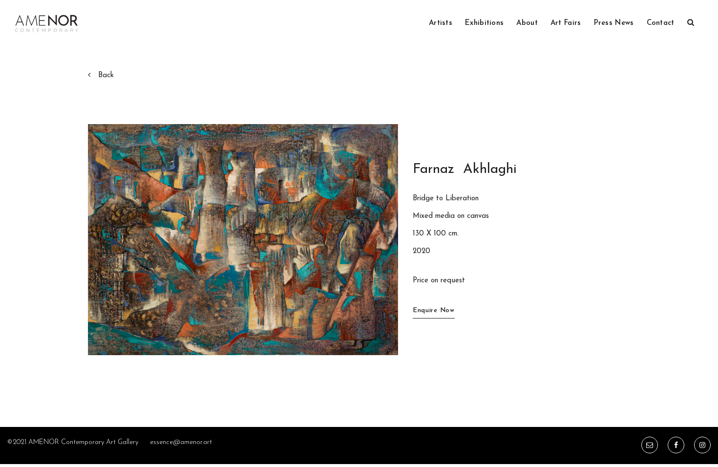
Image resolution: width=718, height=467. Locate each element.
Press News (614, 23)
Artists (440, 23)
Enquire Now (434, 310)
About (527, 23)
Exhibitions (484, 23)
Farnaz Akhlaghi (465, 169)
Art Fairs (565, 23)
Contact (661, 23)
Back (106, 75)
